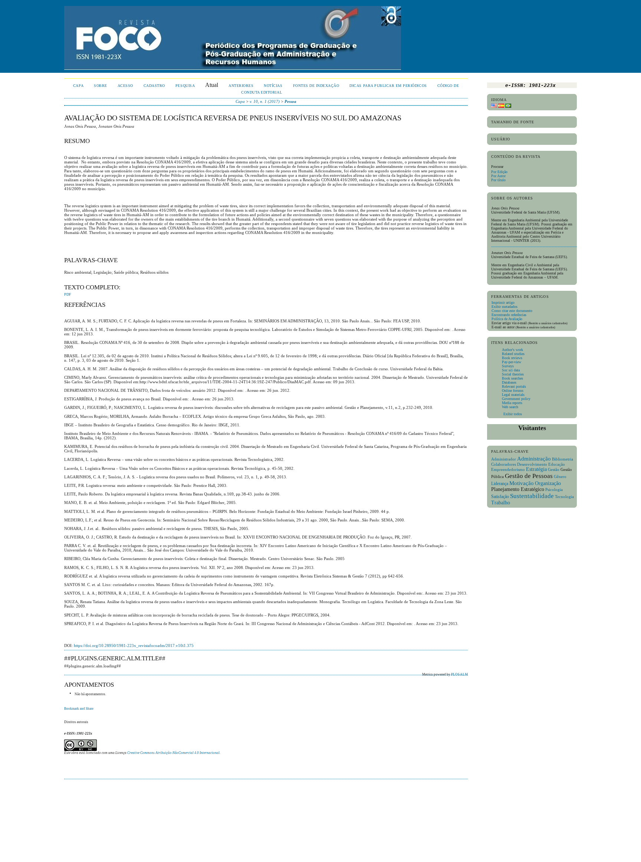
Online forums (512, 390)
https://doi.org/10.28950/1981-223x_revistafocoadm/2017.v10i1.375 (134, 645)
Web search (510, 407)
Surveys (508, 366)
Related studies (513, 354)
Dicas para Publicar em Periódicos (388, 86)
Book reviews (512, 358)
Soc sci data (511, 370)
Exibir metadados (504, 307)
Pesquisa (185, 86)
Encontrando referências (509, 315)
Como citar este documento (512, 311)
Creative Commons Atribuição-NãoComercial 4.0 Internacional (173, 753)
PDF (67, 294)
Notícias (273, 86)
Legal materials (513, 395)
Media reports (512, 403)
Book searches (512, 378)
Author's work (512, 350)
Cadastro (154, 86)
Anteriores (241, 86)
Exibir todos (512, 414)
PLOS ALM (459, 674)
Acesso (125, 86)
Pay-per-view (511, 362)
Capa (78, 86)
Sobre (100, 86)
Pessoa (290, 101)
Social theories (513, 374)
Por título (498, 180)
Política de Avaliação (507, 319)
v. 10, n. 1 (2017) (265, 101)
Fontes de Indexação (316, 86)
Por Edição (499, 172)
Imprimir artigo (503, 302)
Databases (509, 382)
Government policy (516, 399)
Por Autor (498, 176)
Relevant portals (514, 386)
